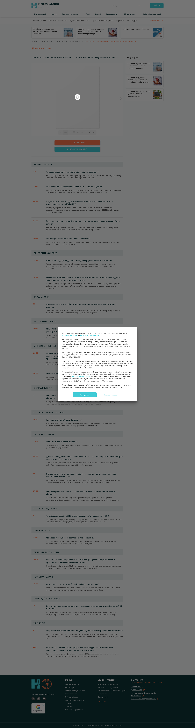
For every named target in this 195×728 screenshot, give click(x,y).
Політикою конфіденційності (91, 335)
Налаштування (110, 395)
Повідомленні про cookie (81, 376)
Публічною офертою (70, 335)
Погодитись (84, 395)
